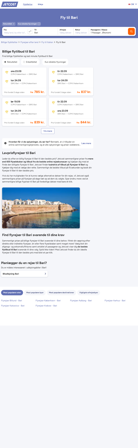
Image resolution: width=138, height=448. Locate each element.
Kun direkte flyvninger (55, 62)
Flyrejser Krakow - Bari (46, 305)
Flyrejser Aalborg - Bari (81, 300)
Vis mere (47, 131)
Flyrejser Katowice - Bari (13, 305)
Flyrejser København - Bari (48, 300)
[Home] (9, 4)
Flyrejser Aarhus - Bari (115, 300)
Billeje (40, 4)
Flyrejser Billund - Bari (11, 300)
